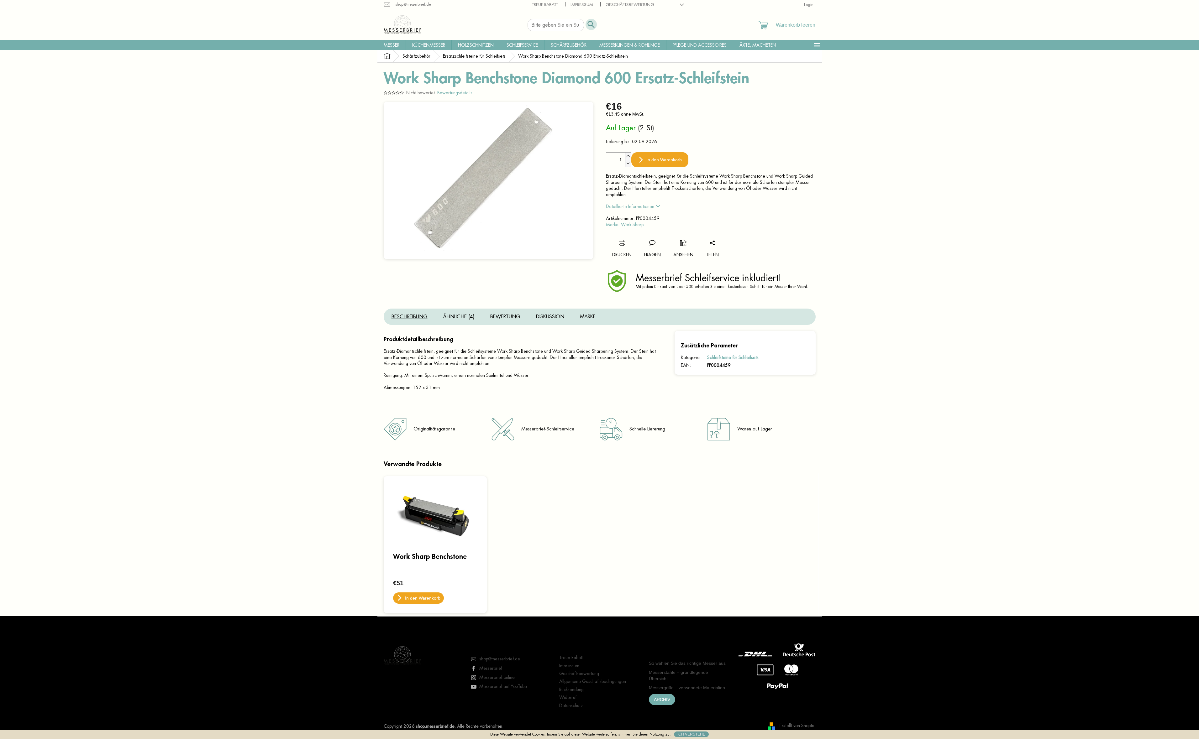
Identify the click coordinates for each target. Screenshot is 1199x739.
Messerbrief (490, 668)
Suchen (591, 24)
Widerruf (567, 697)
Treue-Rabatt (545, 5)
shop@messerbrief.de (499, 659)
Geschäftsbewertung (630, 5)
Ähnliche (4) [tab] (459, 316)
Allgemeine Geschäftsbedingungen (592, 681)
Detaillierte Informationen (630, 206)
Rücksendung (571, 689)
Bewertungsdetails (454, 93)
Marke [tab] (588, 316)
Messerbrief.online (497, 677)
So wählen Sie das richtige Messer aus (687, 663)
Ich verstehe (691, 734)
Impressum (582, 5)
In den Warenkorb (664, 159)
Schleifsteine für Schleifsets (733, 357)
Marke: (625, 224)
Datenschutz (571, 705)
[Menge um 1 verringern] (628, 163)
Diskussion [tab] (550, 316)
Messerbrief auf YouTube (503, 686)
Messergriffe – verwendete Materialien (687, 687)
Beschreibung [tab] (410, 316)
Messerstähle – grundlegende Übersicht (678, 675)
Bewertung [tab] (505, 316)
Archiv (662, 699)
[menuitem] (391, 45)
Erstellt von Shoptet (798, 726)
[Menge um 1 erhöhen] (628, 156)
